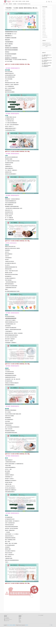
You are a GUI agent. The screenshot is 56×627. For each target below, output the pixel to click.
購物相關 (20, 618)
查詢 (19, 619)
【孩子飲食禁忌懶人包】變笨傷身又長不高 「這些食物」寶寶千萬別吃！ (46, 45)
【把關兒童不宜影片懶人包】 (46, 43)
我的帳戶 (20, 620)
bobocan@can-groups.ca (8, 619)
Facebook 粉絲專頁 (40, 615)
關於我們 (20, 617)
